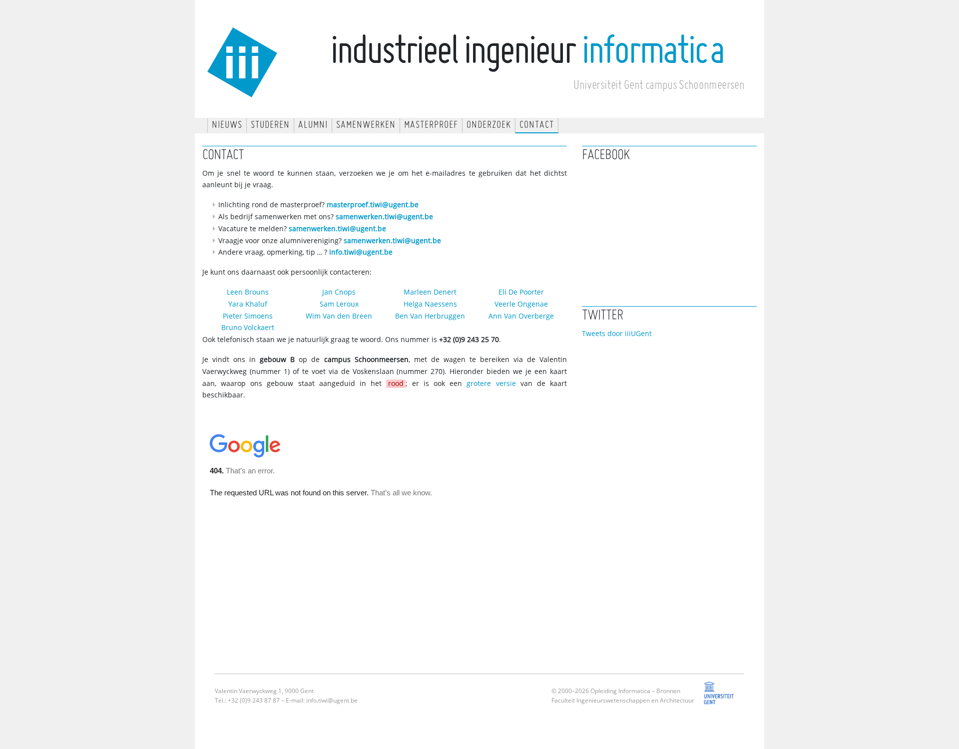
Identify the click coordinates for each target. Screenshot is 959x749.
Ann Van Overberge (521, 316)
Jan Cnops (339, 292)
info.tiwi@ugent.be (361, 252)
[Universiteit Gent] (719, 700)
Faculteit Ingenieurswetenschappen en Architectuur (622, 700)
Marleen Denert (430, 292)
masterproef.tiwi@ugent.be (373, 205)
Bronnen (668, 691)
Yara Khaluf (247, 304)
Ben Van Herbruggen (430, 316)
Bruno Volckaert (247, 328)
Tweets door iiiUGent (617, 334)
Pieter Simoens (248, 316)
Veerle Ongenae (521, 304)
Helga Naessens (430, 304)
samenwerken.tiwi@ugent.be (384, 217)
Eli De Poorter (521, 292)
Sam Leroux (339, 304)
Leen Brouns (248, 292)
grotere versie (491, 383)
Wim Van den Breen (339, 316)
